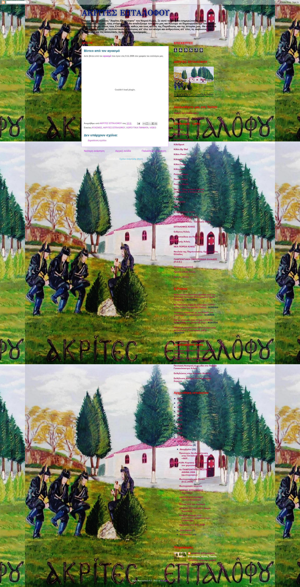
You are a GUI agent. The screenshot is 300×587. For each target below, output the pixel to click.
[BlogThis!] (147, 123)
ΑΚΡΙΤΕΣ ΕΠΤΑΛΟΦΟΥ (125, 13)
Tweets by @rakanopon (186, 113)
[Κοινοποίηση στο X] (150, 123)
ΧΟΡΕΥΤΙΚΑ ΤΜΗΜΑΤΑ (137, 127)
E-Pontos (179, 129)
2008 (180, 441)
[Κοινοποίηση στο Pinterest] (156, 123)
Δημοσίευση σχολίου (97, 140)
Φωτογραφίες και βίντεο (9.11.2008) (192, 480)
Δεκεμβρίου (186, 445)
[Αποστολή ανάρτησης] (138, 123)
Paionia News (181, 174)
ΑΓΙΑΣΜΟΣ (97, 127)
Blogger (164, 580)
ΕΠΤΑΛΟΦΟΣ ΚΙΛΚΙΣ (184, 226)
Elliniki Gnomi (181, 134)
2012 (180, 424)
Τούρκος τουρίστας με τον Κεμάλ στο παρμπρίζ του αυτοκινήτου (193, 313)
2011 (180, 428)
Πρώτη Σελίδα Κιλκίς (184, 272)
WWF (176, 207)
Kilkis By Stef (181, 149)
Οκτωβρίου (186, 530)
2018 (180, 398)
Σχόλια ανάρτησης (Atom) (131, 159)
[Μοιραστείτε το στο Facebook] (153, 123)
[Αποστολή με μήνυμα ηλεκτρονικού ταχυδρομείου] (144, 123)
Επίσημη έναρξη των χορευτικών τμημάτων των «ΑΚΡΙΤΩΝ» (194, 518)
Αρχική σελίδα (123, 151)
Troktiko (178, 197)
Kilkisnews (179, 169)
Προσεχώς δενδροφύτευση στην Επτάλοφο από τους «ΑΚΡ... (194, 456)
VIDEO (153, 127)
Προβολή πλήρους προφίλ (202, 560)
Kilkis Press (180, 154)
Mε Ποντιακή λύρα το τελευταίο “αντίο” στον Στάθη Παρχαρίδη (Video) (194, 306)
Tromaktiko (180, 202)
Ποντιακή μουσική (183, 267)
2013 (180, 420)
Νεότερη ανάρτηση (94, 151)
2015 (180, 411)
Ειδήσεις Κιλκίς (182, 231)
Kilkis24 (178, 159)
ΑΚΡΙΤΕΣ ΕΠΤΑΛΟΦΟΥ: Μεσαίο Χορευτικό (191, 498)
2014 (180, 416)
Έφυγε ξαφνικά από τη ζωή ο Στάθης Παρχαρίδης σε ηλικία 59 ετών (193, 321)
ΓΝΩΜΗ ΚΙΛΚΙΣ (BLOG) (186, 216)
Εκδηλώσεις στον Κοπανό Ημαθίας (192, 373)
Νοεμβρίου (186, 449)
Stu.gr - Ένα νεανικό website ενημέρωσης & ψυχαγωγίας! (189, 190)
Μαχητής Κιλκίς (182, 241)
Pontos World (181, 184)
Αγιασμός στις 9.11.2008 (192, 525)
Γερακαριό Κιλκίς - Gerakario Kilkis (192, 221)
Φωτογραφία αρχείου (190, 486)
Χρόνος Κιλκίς (181, 277)
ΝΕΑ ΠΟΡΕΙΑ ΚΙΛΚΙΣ (184, 246)
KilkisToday (180, 164)
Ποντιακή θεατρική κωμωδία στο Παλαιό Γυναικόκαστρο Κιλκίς (195, 367)
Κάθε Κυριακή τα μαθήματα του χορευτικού (193, 464)
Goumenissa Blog (183, 139)
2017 (180, 403)
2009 (180, 437)
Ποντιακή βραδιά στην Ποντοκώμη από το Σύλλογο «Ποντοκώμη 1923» (195, 328)
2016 (180, 407)
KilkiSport (179, 144)
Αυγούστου (186, 534)
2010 (180, 433)
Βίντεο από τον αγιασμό (192, 504)
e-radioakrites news (184, 212)
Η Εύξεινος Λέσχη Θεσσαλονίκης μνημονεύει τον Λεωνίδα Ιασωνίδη (192, 359)
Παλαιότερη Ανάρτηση (154, 151)
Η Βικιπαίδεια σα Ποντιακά (188, 236)
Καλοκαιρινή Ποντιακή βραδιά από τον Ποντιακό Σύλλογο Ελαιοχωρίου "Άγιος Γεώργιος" (194, 297)
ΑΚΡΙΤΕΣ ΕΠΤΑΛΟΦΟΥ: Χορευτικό (191, 491)
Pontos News (181, 179)
